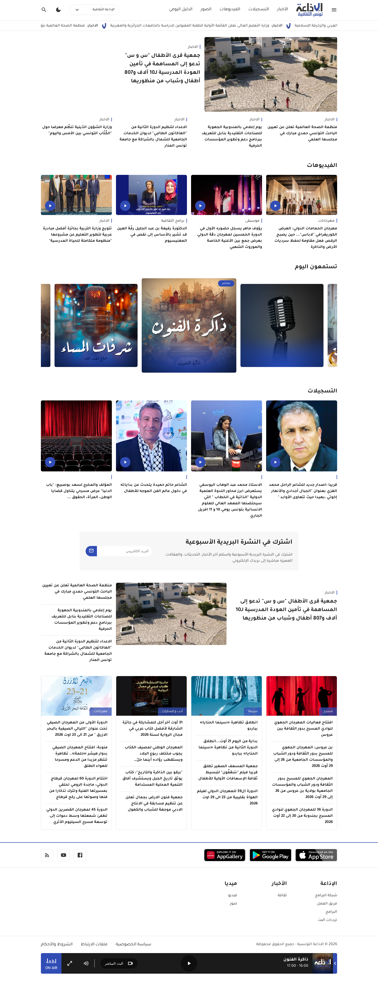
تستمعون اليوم (316, 267)
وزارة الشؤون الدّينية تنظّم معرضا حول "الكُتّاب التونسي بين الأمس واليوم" (77, 131)
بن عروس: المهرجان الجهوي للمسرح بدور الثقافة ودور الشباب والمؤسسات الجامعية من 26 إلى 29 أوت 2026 (303, 757)
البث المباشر (114, 963)
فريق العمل (327, 904)
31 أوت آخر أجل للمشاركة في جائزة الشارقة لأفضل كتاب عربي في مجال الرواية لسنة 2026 (152, 729)
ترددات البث (327, 920)
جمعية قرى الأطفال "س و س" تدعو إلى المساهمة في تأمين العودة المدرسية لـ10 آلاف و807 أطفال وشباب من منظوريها (162, 68)
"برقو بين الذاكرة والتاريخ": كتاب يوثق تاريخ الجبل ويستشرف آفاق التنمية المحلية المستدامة (152, 779)
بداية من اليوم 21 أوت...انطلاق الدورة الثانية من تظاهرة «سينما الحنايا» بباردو (228, 748)
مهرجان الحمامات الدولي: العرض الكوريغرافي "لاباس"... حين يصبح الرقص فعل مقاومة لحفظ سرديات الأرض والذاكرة (305, 238)
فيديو (232, 896)
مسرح (328, 711)
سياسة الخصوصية (133, 944)
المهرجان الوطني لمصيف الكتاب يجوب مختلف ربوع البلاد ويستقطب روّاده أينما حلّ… (154, 754)
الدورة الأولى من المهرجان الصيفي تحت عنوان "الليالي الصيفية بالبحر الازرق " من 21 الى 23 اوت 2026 (77, 729)
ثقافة (282, 896)
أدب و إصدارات (172, 711)
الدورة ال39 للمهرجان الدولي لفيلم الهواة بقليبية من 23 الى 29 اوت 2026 (227, 798)
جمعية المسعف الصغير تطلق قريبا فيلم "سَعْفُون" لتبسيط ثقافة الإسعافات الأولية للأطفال (228, 773)
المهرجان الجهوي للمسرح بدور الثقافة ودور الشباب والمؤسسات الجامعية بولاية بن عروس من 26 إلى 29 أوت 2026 (302, 788)
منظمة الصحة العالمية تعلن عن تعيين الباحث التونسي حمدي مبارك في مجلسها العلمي (302, 134)
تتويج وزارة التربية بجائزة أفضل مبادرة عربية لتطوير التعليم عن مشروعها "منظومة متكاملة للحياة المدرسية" (77, 235)
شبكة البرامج (326, 896)
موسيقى (252, 221)
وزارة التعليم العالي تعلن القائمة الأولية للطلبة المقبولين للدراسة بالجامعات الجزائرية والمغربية (227, 26)
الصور (206, 9)
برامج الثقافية (172, 221)
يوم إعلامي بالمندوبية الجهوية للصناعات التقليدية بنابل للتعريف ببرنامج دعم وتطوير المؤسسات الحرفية (232, 137)
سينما (253, 711)
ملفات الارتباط (94, 944)
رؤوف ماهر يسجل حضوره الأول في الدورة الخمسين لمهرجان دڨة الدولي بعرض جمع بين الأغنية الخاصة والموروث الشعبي (229, 238)
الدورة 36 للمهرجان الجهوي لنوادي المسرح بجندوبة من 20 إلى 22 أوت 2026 (302, 816)
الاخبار (193, 47)
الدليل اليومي (180, 9)
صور (233, 904)
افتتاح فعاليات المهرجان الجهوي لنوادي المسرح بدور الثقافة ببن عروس (303, 729)
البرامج (331, 912)
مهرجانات (326, 221)
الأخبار (282, 9)
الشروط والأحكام (57, 944)
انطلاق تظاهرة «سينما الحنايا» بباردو (229, 726)
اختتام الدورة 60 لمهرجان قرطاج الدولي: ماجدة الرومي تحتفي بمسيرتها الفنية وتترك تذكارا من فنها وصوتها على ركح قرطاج (78, 788)
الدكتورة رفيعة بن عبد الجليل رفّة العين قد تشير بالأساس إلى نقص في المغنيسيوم (152, 235)
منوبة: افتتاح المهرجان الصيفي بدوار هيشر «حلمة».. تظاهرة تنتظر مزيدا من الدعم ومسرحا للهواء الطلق (79, 757)
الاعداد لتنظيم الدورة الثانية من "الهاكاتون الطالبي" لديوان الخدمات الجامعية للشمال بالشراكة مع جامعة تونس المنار (153, 137)
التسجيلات (258, 9)
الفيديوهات (230, 9)
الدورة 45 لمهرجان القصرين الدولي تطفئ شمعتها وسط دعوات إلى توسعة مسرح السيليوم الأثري (76, 816)
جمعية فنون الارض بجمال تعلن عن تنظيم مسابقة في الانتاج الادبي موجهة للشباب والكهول (154, 804)
